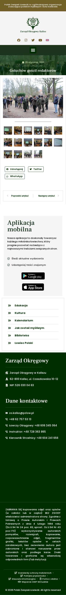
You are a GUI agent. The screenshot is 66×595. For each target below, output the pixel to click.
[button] (33, 50)
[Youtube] (40, 40)
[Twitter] (33, 40)
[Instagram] (26, 40)
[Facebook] (19, 40)
